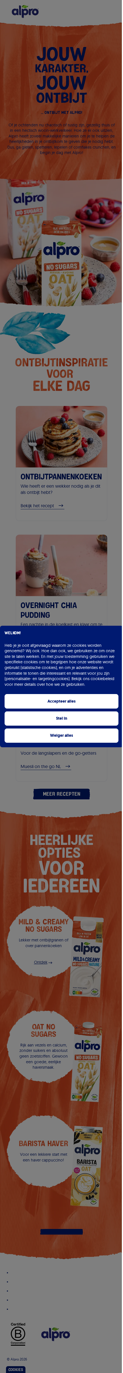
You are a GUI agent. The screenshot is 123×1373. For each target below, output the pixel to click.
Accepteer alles (61, 701)
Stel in (61, 718)
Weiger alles (61, 735)
